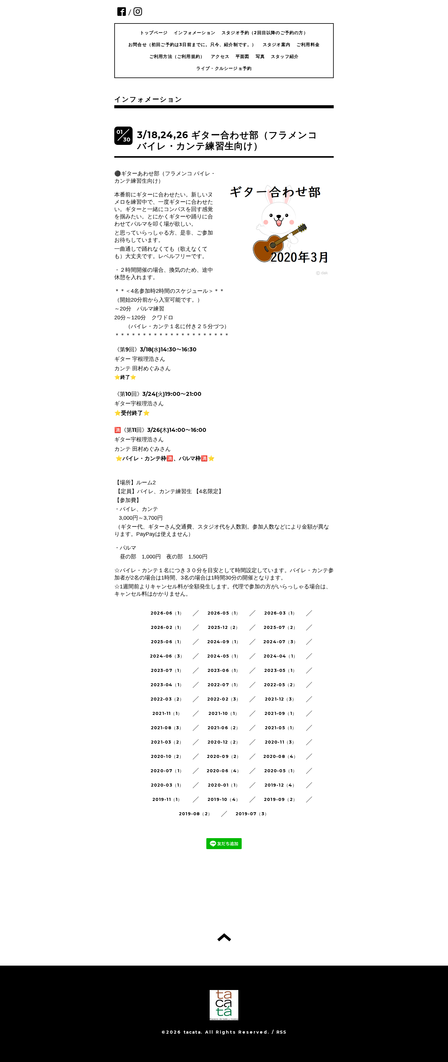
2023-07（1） (167, 670)
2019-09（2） (280, 799)
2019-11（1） (167, 799)
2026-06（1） (167, 613)
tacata (192, 1032)
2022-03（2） (167, 699)
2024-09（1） (224, 641)
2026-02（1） (167, 627)
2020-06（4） (224, 770)
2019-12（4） (281, 785)
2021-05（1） (281, 727)
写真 (260, 56)
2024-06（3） (167, 656)
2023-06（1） (224, 670)
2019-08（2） (195, 813)
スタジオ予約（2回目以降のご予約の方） (265, 32)
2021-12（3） (281, 699)
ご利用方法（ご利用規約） (177, 56)
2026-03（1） (280, 613)
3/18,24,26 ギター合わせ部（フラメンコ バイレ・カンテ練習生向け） (232, 140)
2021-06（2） (224, 727)
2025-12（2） (224, 627)
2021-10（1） (224, 713)
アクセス (220, 56)
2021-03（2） (167, 742)
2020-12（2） (224, 742)
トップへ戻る (224, 937)
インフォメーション (194, 32)
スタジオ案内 (276, 44)
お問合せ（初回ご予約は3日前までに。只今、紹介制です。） (192, 44)
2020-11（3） (281, 742)
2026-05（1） (224, 613)
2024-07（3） (280, 641)
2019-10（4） (224, 799)
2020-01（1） (224, 785)
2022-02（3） (224, 699)
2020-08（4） (280, 756)
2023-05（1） (280, 670)
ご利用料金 (308, 44)
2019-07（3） (252, 813)
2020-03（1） (167, 785)
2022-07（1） (224, 684)
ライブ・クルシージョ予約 (224, 68)
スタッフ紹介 (285, 56)
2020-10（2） (167, 756)
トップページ (154, 32)
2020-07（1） (167, 770)
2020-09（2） (224, 756)
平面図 (243, 56)
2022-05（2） (281, 684)
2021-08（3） (167, 727)
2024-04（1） (281, 656)
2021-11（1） (167, 713)
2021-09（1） (281, 713)
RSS (281, 1032)
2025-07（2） (281, 627)
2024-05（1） (224, 656)
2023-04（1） (167, 684)
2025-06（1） (167, 641)
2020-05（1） (280, 770)
